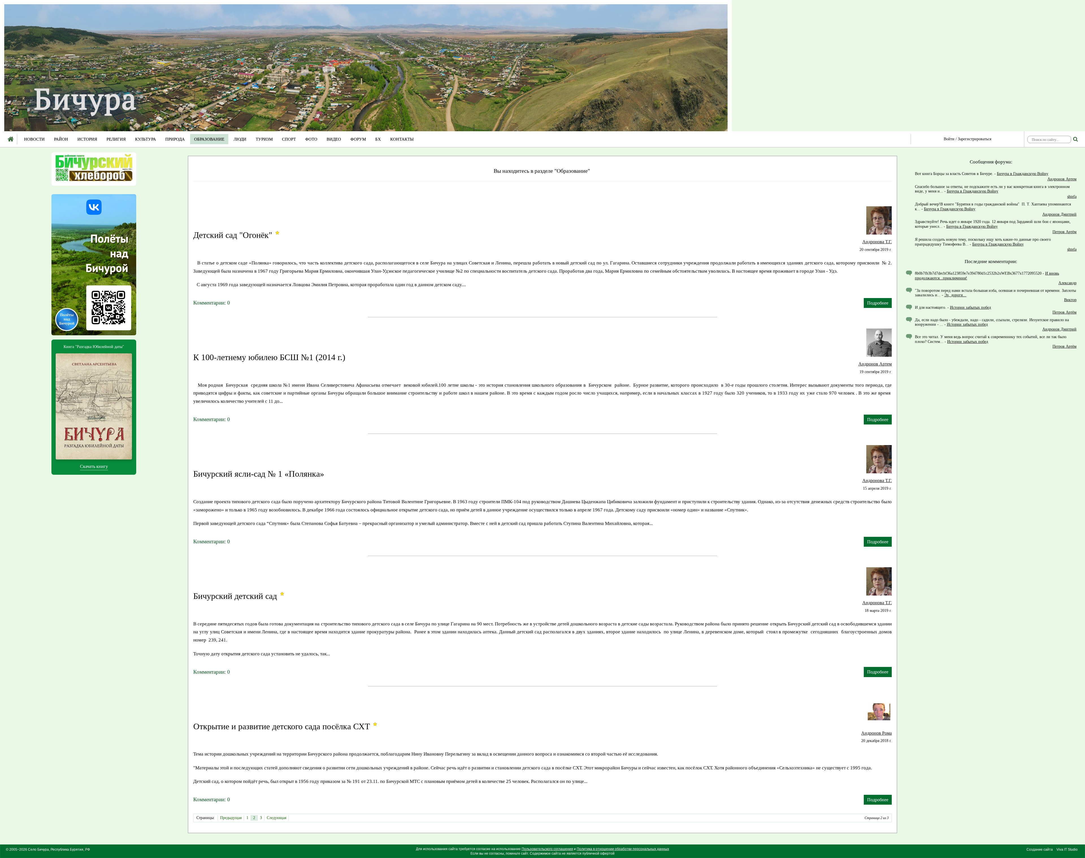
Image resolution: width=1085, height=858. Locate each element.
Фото (311, 139)
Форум (358, 139)
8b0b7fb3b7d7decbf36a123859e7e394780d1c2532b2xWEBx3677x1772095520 (978, 273)
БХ (378, 139)
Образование (209, 139)
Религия (116, 139)
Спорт (289, 139)
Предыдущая (231, 818)
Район (61, 139)
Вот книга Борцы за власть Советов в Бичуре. (954, 174)
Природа (175, 139)
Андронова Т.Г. (877, 241)
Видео (334, 139)
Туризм (264, 139)
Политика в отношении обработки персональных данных (623, 849)
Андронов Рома (876, 733)
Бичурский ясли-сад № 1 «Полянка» (258, 473)
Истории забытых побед (970, 307)
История (87, 139)
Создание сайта (1040, 850)
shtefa (1072, 196)
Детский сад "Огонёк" (232, 235)
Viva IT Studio (1067, 850)
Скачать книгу (94, 466)
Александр (1067, 283)
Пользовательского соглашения (547, 849)
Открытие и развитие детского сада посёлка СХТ (281, 726)
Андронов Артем (875, 364)
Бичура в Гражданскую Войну (1022, 174)
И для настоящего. (930, 307)
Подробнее (877, 303)
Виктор (1070, 300)
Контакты (402, 139)
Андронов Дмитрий (1059, 214)
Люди (240, 139)
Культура (145, 139)
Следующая (276, 818)
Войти (949, 139)
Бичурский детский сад (235, 596)
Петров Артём (1065, 232)
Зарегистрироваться (974, 139)
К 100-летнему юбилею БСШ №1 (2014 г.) (269, 357)
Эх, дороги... (955, 295)
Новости (34, 139)
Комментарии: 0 (211, 303)
